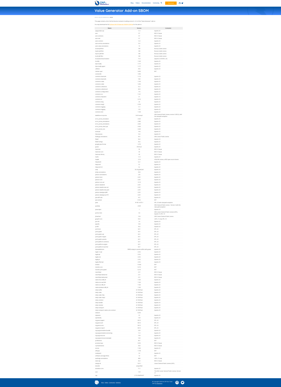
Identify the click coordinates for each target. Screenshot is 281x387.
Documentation (146, 3)
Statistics (118, 382)
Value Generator (104, 17)
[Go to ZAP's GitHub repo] (180, 3)
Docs (96, 17)
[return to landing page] (102, 5)
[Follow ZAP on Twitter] (182, 3)
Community (156, 3)
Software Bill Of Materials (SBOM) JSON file (121, 24)
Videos (138, 3)
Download (171, 3)
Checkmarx (159, 383)
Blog (132, 3)
